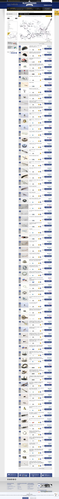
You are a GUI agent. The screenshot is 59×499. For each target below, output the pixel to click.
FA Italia (9, 23)
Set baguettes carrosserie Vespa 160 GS (36, 210)
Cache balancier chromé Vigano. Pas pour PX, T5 (36, 235)
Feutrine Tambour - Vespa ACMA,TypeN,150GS (33, 443)
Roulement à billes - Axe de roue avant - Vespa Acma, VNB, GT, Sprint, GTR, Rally (36, 346)
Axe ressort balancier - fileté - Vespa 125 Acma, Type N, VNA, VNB (36, 388)
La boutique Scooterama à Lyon (45, 486)
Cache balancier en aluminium (34, 247)
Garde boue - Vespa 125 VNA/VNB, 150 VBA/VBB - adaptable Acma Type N (35, 52)
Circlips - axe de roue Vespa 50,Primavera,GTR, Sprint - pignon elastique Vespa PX (35, 432)
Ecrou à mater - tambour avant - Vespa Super (35, 119)
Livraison (29, 487)
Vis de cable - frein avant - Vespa (35, 76)
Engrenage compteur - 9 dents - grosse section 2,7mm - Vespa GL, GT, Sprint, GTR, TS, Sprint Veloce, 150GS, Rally (36, 334)
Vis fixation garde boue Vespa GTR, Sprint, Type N (36, 297)
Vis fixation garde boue (33, 302)
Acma (22, 9)
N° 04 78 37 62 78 (46, 475)
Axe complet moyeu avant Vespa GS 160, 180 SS (36, 419)
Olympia (9, 27)
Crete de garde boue (32, 186)
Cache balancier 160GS (33, 241)
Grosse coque (19, 9)
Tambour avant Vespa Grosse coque (35, 143)
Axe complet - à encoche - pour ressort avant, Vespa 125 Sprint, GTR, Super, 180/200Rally (36, 383)
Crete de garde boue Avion (33, 155)
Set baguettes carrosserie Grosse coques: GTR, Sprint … (35, 223)
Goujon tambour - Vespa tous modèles (35, 131)
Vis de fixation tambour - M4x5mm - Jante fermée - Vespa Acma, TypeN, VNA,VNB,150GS (36, 64)
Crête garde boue (32, 192)
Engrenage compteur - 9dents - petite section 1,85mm (35, 327)
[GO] (51, 5)
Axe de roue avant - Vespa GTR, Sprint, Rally (35, 150)
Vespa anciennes (12, 8)
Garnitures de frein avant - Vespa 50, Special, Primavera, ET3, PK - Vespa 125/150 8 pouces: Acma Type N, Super (36, 371)
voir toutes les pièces (30, 9)
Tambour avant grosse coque (34, 137)
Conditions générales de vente (11, 486)
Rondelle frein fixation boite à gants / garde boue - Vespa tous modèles (36, 309)
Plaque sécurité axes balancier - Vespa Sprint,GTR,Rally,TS (36, 455)
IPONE (8, 25)
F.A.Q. (8, 487)
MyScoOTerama (47, 9)
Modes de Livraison (30, 486)
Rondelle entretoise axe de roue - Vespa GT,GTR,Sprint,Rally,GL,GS (36, 285)
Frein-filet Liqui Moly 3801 (33, 88)
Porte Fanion (31, 82)
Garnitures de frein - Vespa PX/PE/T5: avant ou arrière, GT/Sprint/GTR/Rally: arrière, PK (36, 377)
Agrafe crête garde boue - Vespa (35, 198)
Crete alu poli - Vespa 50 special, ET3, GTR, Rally (36, 162)
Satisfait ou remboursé (31, 485)
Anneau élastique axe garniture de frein (36, 400)
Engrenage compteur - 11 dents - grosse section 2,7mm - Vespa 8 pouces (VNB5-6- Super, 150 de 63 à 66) (36, 340)
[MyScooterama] (29, 5)
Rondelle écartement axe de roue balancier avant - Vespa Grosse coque (35, 272)
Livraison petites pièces (31, 488)
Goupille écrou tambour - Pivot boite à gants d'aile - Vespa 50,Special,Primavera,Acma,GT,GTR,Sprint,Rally (36, 102)
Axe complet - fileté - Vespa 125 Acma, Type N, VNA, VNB (36, 425)
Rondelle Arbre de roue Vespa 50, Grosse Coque (36, 125)
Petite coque (14, 9)
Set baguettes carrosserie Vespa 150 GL (36, 216)
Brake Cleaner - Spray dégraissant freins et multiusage (36, 70)
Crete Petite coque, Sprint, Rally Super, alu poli (36, 180)
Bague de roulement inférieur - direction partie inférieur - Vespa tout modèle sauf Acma (36, 291)
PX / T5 (19, 485)
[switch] (56, 495)
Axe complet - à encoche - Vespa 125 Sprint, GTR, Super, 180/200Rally (36, 413)
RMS (8, 29)
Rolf (8, 30)
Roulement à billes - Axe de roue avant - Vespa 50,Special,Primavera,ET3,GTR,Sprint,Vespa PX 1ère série (36, 278)
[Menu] (57, 493)
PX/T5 (11, 9)
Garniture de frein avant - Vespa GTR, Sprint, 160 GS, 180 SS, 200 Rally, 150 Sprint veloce (36, 352)
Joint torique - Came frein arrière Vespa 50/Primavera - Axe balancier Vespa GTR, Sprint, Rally (36, 450)
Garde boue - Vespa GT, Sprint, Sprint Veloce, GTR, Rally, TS (35, 46)
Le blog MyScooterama (10, 488)
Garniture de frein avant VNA (34, 363)
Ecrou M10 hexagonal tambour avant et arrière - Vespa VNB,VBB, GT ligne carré (36, 107)
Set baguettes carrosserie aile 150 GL (36, 204)
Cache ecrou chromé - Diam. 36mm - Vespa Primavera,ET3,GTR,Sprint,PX (36, 95)
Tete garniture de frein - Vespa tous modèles (35, 407)
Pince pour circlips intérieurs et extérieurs (35, 58)
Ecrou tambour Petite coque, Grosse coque (35, 113)
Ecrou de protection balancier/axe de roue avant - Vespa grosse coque (36, 260)
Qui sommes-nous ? (10, 485)
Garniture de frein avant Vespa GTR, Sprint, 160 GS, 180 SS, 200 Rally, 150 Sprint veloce (36, 358)
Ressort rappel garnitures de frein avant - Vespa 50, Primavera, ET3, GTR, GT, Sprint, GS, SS (36, 395)
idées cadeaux (39, 9)
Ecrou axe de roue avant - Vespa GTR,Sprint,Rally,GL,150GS (34, 266)
